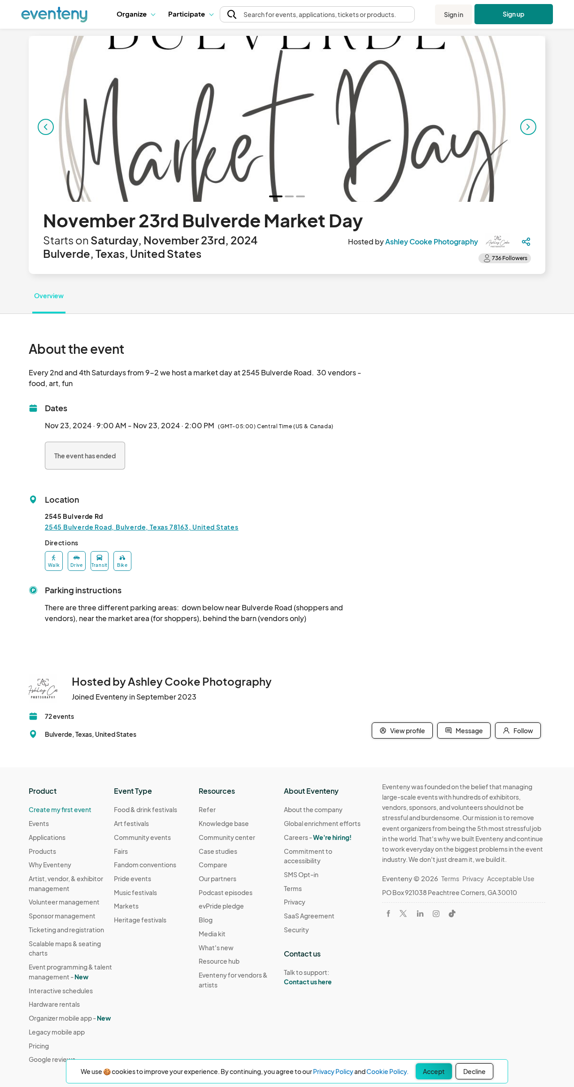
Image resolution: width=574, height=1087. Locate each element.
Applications (47, 837)
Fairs (121, 851)
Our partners (217, 878)
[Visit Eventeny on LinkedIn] (420, 913)
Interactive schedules (61, 991)
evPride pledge (221, 906)
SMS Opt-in (301, 874)
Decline (474, 1071)
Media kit (212, 934)
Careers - (318, 837)
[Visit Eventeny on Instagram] (436, 914)
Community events (142, 837)
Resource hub (219, 961)
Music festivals (135, 892)
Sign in (453, 14)
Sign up (514, 14)
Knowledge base (224, 823)
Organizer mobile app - (70, 1018)
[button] (135, 14)
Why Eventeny (50, 865)
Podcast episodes (225, 892)
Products (42, 851)
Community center (227, 837)
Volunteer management (64, 902)
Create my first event (60, 809)
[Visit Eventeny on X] (403, 913)
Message (469, 730)
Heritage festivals (140, 920)
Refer (207, 809)
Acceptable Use (511, 878)
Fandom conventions (145, 865)
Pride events (132, 878)
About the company (313, 809)
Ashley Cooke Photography (431, 241)
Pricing (39, 1046)
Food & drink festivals (145, 809)
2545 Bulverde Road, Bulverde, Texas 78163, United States (142, 527)
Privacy (294, 902)
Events (39, 823)
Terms (293, 888)
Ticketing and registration (66, 930)
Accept (434, 1071)
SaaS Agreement (309, 916)
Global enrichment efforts (322, 823)
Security (296, 930)
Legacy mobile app (57, 1032)
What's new (216, 948)
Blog (206, 920)
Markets (126, 906)
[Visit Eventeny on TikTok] (452, 913)
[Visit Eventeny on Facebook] (388, 913)
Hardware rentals (54, 1004)
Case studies (218, 851)
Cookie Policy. (387, 1071)
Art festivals (131, 823)
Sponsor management (62, 916)
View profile (407, 730)
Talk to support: (308, 977)
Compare (213, 865)
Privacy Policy (333, 1071)
